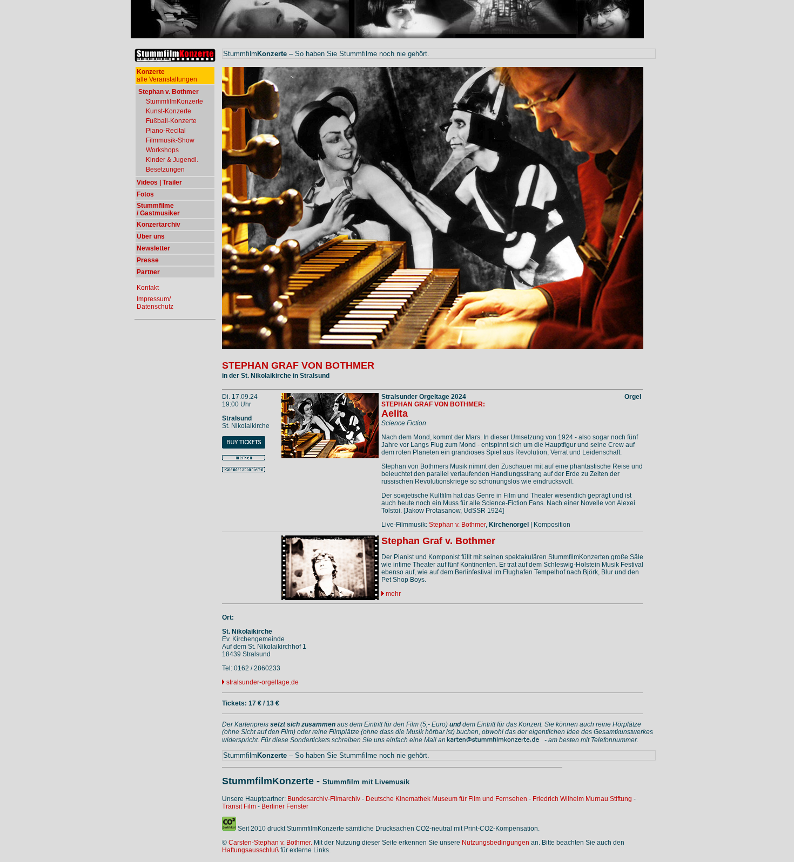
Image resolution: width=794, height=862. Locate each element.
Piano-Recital (166, 130)
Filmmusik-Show (170, 140)
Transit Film (239, 806)
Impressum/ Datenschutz (155, 302)
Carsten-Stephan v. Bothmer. (270, 842)
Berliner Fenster (284, 806)
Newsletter (153, 248)
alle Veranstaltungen (167, 75)
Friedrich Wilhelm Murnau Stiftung (582, 799)
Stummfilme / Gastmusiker (158, 209)
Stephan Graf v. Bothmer (438, 540)
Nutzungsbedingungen (495, 842)
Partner (148, 272)
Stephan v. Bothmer (457, 524)
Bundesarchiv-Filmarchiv (323, 799)
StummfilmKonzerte (174, 101)
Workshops (162, 150)
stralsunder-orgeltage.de (262, 682)
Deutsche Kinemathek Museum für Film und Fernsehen (446, 799)
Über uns (151, 236)
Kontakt (148, 287)
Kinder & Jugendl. (172, 160)
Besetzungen (165, 169)
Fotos (145, 194)
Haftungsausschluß (250, 850)
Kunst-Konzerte (168, 111)
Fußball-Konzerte (171, 121)
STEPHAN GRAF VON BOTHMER (298, 365)
